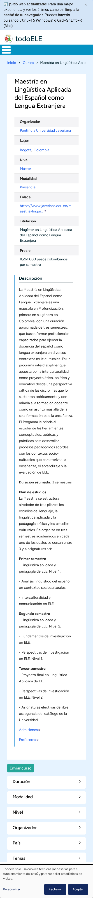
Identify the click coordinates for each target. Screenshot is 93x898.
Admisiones (28, 730)
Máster (25, 169)
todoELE (28, 39)
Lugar (24, 140)
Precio (25, 250)
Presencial (28, 187)
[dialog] (46, 881)
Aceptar (78, 889)
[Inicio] (8, 38)
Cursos (28, 63)
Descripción (30, 278)
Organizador (30, 122)
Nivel (24, 160)
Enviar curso (20, 768)
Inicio (11, 63)
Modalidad (28, 178)
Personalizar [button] (11, 889)
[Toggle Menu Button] (6, 50)
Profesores (27, 740)
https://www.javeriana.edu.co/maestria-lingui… (46, 208)
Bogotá (25, 150)
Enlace (25, 197)
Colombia (41, 150)
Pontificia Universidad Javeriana (45, 130)
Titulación (28, 221)
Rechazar (55, 889)
